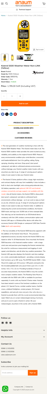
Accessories (23, 133)
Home (3, 15)
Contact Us (29, 387)
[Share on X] (7, 114)
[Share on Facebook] (2, 114)
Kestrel (8, 71)
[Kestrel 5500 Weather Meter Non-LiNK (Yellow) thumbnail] (28, 57)
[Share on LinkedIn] (11, 114)
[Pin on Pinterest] (15, 114)
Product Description (23, 123)
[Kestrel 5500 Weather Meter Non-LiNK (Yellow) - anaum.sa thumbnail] (4, 57)
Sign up (33, 372)
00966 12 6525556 (7, 352)
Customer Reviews (23, 138)
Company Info (18, 387)
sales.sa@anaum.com (8, 355)
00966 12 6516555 (7, 348)
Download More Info (23, 128)
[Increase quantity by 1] (20, 96)
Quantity (4, 91)
